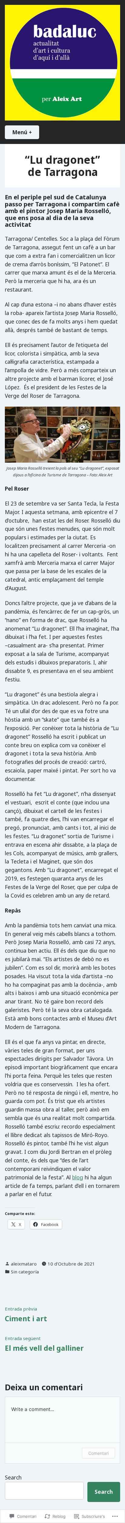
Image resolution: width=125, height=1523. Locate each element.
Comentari (98, 1453)
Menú (25, 132)
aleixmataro (24, 1264)
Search (13, 1477)
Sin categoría (25, 1272)
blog (77, 1177)
